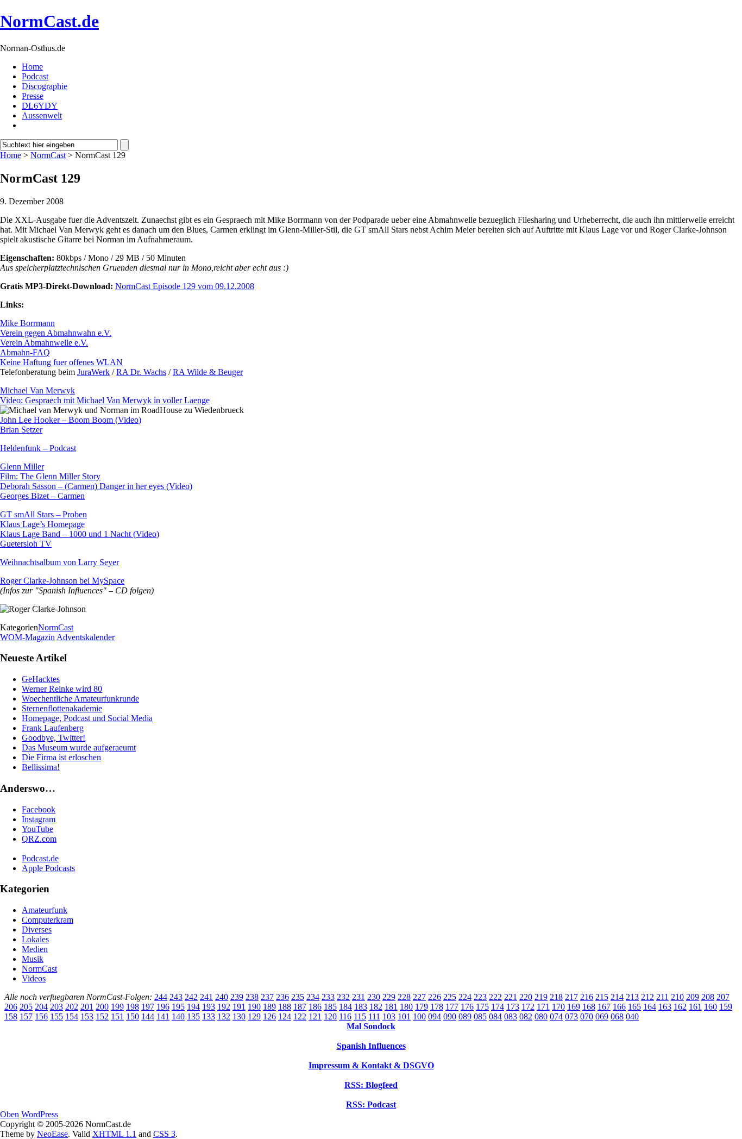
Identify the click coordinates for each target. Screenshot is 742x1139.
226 (434, 997)
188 (284, 1006)
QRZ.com (39, 838)
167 (604, 1006)
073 (571, 1016)
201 (86, 1006)
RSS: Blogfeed (371, 1085)
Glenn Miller (22, 466)
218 (556, 997)
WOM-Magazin (27, 637)
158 (10, 1016)
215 (601, 997)
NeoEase (52, 1133)
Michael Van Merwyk (37, 390)
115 (360, 1016)
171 (543, 1006)
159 (725, 1006)
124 (284, 1016)
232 (343, 997)
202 (71, 1006)
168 (588, 1006)
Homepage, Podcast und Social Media (87, 718)
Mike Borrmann (27, 323)
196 (162, 1006)
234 (312, 997)
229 (388, 997)
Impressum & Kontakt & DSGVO (371, 1065)
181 (391, 1006)
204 (41, 1006)
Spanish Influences (371, 1045)
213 (632, 997)
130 (239, 1016)
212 (647, 997)
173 (512, 1006)
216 (586, 997)
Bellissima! (41, 767)
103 (388, 1016)
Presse (32, 96)
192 (223, 1006)
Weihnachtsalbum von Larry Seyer (59, 562)
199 (117, 1006)
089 (464, 1016)
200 (102, 1006)
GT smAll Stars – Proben (43, 514)
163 (664, 1006)
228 (404, 997)
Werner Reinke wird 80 (62, 688)
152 (102, 1016)
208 (707, 997)
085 (480, 1016)
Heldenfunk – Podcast (38, 448)
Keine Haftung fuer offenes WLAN (61, 362)
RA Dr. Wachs (141, 372)
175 (482, 1006)
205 (26, 1006)
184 (345, 1006)
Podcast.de (40, 858)
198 (132, 1006)
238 (252, 997)
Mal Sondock (371, 1026)
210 (677, 997)
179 (421, 1006)
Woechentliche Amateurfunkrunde (80, 698)
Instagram (38, 819)
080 (541, 1016)
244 (160, 997)
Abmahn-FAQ (25, 352)
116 (345, 1016)
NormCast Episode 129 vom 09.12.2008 (184, 286)
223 (480, 997)
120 (330, 1016)
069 (601, 1016)
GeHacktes (41, 679)
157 (26, 1016)
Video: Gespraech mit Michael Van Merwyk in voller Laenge (105, 400)
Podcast (35, 76)
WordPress (39, 1114)
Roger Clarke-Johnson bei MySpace (62, 580)
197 (147, 1006)
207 (723, 997)
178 (436, 1006)
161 (695, 1006)
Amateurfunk (44, 910)
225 (449, 997)
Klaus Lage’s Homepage (42, 524)
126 (269, 1016)
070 (586, 1016)
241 (206, 997)
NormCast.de (49, 21)
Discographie (44, 86)
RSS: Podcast (371, 1104)
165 (634, 1006)
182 (375, 1006)
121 (315, 1016)
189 (269, 1006)
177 (451, 1006)
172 (528, 1006)
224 (464, 997)
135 (193, 1016)
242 (191, 997)
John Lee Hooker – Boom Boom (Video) (70, 419)
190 (254, 1006)
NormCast (48, 155)
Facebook (38, 809)
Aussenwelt (42, 115)
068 (617, 1016)
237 (267, 997)
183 (360, 1006)
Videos (34, 978)
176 (467, 1006)
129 (254, 1016)
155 (56, 1016)
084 (495, 1016)
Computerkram (47, 919)
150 (132, 1016)
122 (299, 1016)
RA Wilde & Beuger (208, 372)
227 (419, 997)
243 (176, 997)
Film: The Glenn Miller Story (50, 476)
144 (147, 1016)
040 (632, 1016)
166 (619, 1006)
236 (282, 997)
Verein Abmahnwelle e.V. (44, 342)
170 (558, 1006)
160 (710, 1006)
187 (299, 1006)
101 (404, 1016)
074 (556, 1016)
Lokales (35, 939)
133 (208, 1016)
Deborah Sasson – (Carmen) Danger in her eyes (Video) (96, 486)
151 (117, 1016)
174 (497, 1006)
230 (373, 997)
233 (328, 997)
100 (419, 1016)
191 (239, 1006)
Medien (35, 949)
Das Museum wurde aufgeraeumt (79, 747)
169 (573, 1006)
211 (662, 997)
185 (330, 1006)
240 (221, 997)
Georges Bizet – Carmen (42, 495)
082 (525, 1016)
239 (236, 997)
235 (297, 997)
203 (56, 1006)
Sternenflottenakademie (62, 708)
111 (374, 1016)
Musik (32, 958)
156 (41, 1016)
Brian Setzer (21, 429)
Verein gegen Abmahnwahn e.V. (55, 332)
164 (649, 1006)
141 (162, 1016)
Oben (9, 1114)
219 (541, 997)
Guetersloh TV (26, 543)
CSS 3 (164, 1133)
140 (178, 1016)
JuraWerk (93, 372)
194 (193, 1006)
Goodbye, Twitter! (53, 737)
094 (434, 1016)
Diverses (37, 929)
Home (32, 66)
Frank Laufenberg (53, 728)
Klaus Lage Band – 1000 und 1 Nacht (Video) (79, 534)
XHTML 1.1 (114, 1133)
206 (10, 1006)
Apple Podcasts (48, 868)
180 (406, 1006)
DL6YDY (40, 105)
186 (315, 1006)
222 (495, 997)
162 (680, 1006)
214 (617, 997)
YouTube (37, 829)
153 (86, 1016)
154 (71, 1016)
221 (510, 997)
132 (223, 1016)
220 (525, 997)
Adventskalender (85, 637)
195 (178, 1006)
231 (358, 997)
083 (510, 1016)
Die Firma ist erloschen (61, 757)
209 (692, 997)
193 (208, 1006)
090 (449, 1016)
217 (571, 997)
